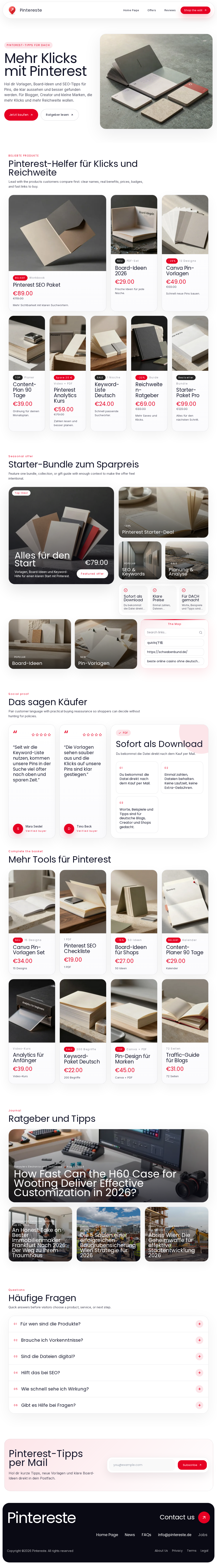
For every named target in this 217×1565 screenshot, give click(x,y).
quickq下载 (155, 643)
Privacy (177, 1551)
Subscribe (190, 1465)
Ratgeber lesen (57, 115)
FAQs (146, 1534)
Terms (191, 1551)
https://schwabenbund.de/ (167, 652)
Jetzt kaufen (18, 115)
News (130, 1534)
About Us (161, 1551)
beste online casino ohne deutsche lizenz (175, 661)
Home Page (107, 1534)
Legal (204, 1551)
